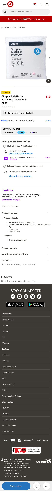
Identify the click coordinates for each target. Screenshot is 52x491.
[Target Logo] (10, 4)
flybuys (5, 331)
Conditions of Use (10, 470)
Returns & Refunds (9, 420)
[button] (16, 486)
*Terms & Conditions (11, 476)
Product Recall (8, 372)
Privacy (21, 470)
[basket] (47, 4)
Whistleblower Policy (11, 473)
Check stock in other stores (21, 153)
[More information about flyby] (33, 121)
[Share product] (46, 486)
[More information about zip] (36, 132)
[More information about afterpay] (13, 132)
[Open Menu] (4, 4)
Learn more (7, 200)
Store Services (8, 431)
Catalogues (6, 314)
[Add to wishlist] (36, 486)
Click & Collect (8, 402)
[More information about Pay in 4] (26, 132)
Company (6, 355)
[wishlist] (41, 4)
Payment (5, 408)
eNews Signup (8, 320)
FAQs (4, 390)
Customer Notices (9, 367)
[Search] (4, 12)
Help (4, 378)
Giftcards (5, 325)
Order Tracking (8, 384)
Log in (17, 200)
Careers (5, 361)
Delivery (5, 414)
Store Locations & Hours (11, 396)
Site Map (24, 476)
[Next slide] (50, 58)
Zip (3, 337)
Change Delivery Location (20, 176)
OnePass (5, 349)
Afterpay (5, 343)
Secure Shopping (9, 425)
